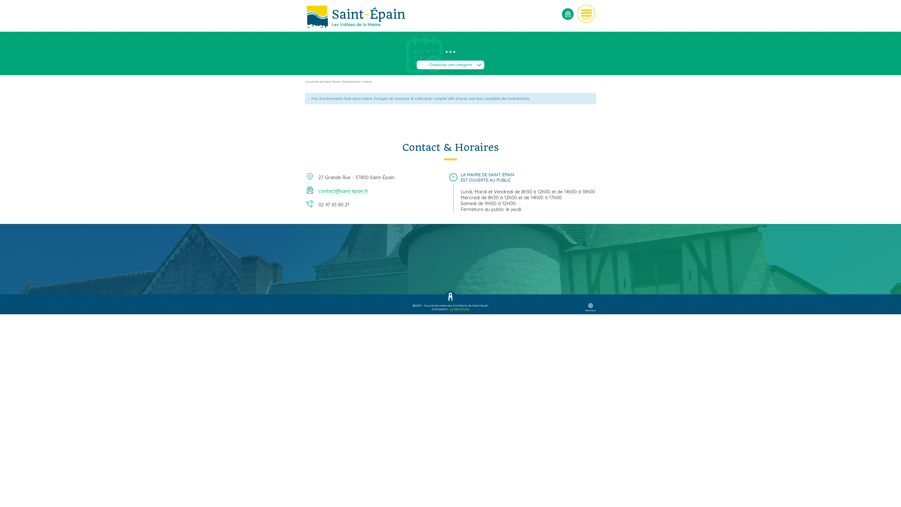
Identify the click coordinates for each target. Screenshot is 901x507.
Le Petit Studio (460, 309)
